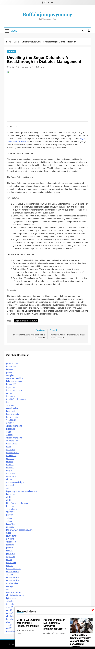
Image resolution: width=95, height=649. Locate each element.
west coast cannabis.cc (14, 378)
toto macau (10, 396)
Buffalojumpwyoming (47, 14)
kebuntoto (10, 506)
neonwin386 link (12, 571)
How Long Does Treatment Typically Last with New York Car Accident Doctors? (80, 641)
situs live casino (12, 583)
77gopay (9, 435)
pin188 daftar (11, 536)
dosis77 (9, 610)
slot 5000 (10, 423)
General (11, 51)
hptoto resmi (11, 598)
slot (7, 488)
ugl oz (8, 533)
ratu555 (9, 628)
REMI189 (9, 515)
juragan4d (10, 458)
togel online (10, 387)
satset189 (9, 464)
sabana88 (10, 544)
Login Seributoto (12, 414)
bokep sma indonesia (14, 381)
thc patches (10, 604)
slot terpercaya (11, 443)
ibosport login (11, 631)
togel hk (9, 402)
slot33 (8, 446)
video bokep (10, 405)
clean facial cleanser (13, 592)
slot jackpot (19, 482)
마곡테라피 (11, 420)
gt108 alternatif (12, 363)
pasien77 (9, 547)
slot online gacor (12, 452)
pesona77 (9, 613)
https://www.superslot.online (17, 503)
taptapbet (10, 375)
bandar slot (10, 411)
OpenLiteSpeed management (17, 399)
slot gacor (10, 470)
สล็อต (8, 432)
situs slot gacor (11, 509)
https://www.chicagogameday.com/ (19, 530)
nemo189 (9, 461)
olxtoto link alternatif (14, 426)
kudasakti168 (11, 366)
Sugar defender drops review (26, 320)
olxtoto (9, 479)
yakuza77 (9, 607)
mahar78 (9, 550)
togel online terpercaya (14, 390)
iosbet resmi (10, 369)
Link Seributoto (12, 417)
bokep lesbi (10, 429)
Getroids (9, 565)
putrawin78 (10, 553)
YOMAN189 (10, 512)
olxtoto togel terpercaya (15, 595)
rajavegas (9, 586)
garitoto (9, 372)
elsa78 (8, 622)
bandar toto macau (13, 568)
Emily (12, 67)
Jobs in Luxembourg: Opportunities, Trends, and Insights (28, 623)
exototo (9, 393)
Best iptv (9, 619)
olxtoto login (11, 542)
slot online (10, 467)
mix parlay (10, 527)
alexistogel (10, 497)
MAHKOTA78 (11, 455)
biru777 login (11, 524)
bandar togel (11, 494)
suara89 (9, 625)
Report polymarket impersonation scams (21, 491)
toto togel (10, 485)
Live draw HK (11, 562)
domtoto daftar (12, 408)
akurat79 (9, 574)
